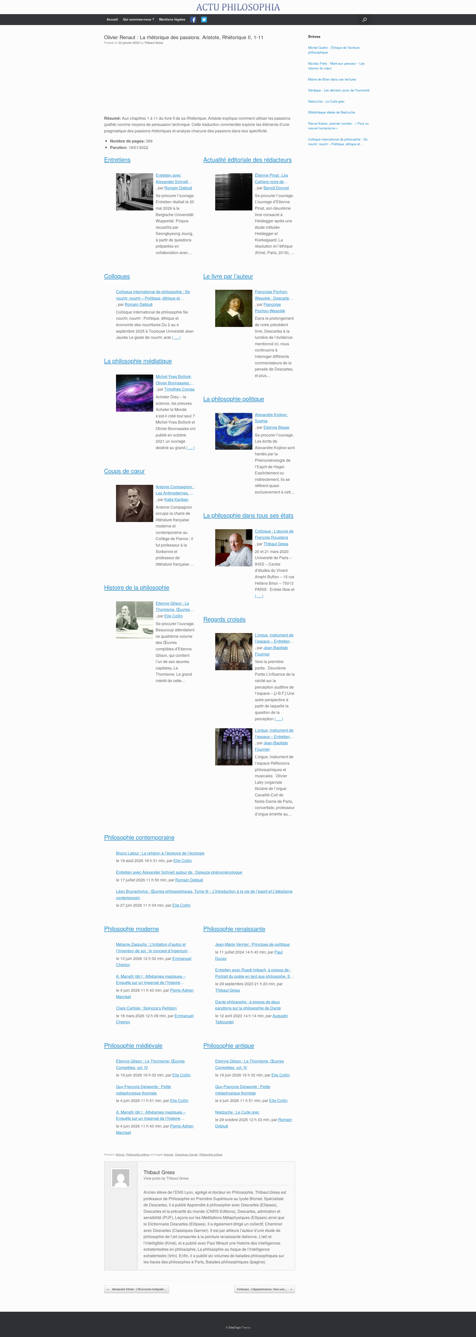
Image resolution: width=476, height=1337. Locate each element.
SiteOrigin (234, 1327)
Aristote (168, 1154)
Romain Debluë (178, 188)
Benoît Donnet (276, 188)
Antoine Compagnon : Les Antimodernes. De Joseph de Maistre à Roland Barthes (175, 490)
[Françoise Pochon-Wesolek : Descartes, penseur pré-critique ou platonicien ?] (233, 308)
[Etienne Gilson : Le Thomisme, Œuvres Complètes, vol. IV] (134, 620)
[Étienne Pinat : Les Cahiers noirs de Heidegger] (233, 191)
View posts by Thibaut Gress (166, 1178)
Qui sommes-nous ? (138, 19)
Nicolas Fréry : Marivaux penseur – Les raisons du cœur (336, 66)
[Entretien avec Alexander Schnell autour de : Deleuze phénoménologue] (134, 191)
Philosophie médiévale (133, 1045)
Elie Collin (173, 616)
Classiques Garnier (186, 1154)
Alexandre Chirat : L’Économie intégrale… (136, 1289)
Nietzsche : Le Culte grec (237, 1112)
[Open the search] (364, 19)
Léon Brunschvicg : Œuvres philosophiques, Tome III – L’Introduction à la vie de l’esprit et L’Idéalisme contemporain (204, 894)
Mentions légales (172, 19)
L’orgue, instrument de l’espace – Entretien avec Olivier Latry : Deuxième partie (274, 638)
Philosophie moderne (131, 928)
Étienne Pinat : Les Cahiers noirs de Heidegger (271, 178)
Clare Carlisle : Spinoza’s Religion (146, 1008)
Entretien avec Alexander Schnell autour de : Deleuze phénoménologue (173, 178)
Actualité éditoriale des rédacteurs (247, 159)
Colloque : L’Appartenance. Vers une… (264, 1289)
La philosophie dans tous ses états (248, 515)
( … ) (176, 337)
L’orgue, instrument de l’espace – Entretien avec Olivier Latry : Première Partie (274, 733)
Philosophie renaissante (234, 928)
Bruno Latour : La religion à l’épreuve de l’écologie (160, 853)
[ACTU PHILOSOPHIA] (238, 7)
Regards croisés (224, 618)
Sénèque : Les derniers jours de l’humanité (338, 90)
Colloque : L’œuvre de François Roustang (274, 534)
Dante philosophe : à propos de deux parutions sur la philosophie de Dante (248, 1005)
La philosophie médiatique (138, 360)
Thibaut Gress (153, 42)
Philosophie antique (228, 1045)
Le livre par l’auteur (228, 275)
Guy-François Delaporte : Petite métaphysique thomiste (143, 1090)
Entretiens (117, 159)
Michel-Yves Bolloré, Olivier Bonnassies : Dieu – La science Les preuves (175, 380)
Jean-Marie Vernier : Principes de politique (252, 944)
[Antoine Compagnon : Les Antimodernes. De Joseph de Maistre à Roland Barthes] (134, 503)
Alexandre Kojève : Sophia (271, 418)
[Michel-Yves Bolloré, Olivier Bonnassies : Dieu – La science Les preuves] (134, 393)
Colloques (117, 275)
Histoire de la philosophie (136, 587)
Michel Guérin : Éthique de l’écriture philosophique (333, 50)
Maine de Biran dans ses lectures (332, 79)
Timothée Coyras (179, 389)
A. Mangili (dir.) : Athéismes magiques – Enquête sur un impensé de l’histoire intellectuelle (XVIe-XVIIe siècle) (150, 979)
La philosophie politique (233, 398)
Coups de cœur (124, 470)
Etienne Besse (276, 427)
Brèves (120, 1154)
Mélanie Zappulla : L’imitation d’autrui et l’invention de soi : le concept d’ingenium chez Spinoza (151, 947)
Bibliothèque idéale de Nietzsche (331, 112)
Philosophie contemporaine (139, 837)
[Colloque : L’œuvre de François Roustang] (233, 547)
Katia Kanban (176, 499)
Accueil (112, 19)
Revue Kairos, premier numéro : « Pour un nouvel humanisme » (338, 126)
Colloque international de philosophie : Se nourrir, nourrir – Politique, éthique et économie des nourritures (153, 295)
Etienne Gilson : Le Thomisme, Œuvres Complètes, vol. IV (173, 606)
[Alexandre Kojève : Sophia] (233, 431)
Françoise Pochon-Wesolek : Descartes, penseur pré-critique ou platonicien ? (273, 295)
